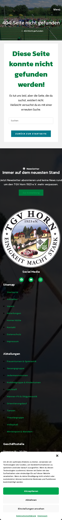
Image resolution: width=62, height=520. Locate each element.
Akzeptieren (31, 491)
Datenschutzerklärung (26, 515)
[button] (57, 455)
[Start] (20, 30)
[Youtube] (31, 279)
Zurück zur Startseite (31, 133)
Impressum (42, 515)
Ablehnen (31, 500)
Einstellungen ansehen (31, 508)
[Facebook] (21, 279)
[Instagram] (40, 279)
